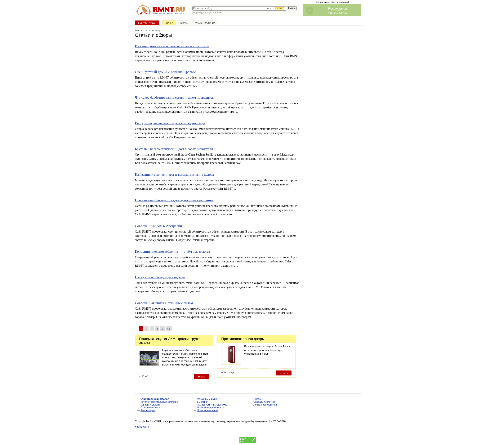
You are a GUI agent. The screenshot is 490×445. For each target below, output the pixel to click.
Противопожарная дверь (242, 339)
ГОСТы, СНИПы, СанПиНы (212, 404)
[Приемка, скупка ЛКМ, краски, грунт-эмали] (149, 367)
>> (169, 329)
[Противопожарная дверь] (231, 363)
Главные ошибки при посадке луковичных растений (174, 200)
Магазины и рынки (207, 398)
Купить (202, 376)
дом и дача (179, 13)
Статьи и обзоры (150, 407)
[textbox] (239, 8)
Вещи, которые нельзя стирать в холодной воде (170, 123)
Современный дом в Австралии (158, 225)
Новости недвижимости (210, 407)
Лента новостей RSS (265, 404)
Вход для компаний (340, 2)
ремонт (170, 13)
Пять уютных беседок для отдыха (160, 277)
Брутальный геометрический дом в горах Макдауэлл (174, 148)
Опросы (257, 398)
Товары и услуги (150, 404)
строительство (159, 13)
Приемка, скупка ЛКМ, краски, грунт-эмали (170, 340)
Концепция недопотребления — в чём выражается (172, 251)
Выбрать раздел (147, 23)
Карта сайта (142, 426)
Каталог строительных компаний (159, 401)
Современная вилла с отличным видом (164, 302)
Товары (184, 23)
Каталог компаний (205, 23)
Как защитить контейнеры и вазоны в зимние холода (174, 174)
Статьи (169, 23)
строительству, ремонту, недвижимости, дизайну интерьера (232, 421)
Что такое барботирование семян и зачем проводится (174, 97)
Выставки (202, 401)
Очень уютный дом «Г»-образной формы (165, 71)
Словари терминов (264, 401)
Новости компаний (207, 410)
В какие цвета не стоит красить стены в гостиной (172, 46)
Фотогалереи (147, 410)
